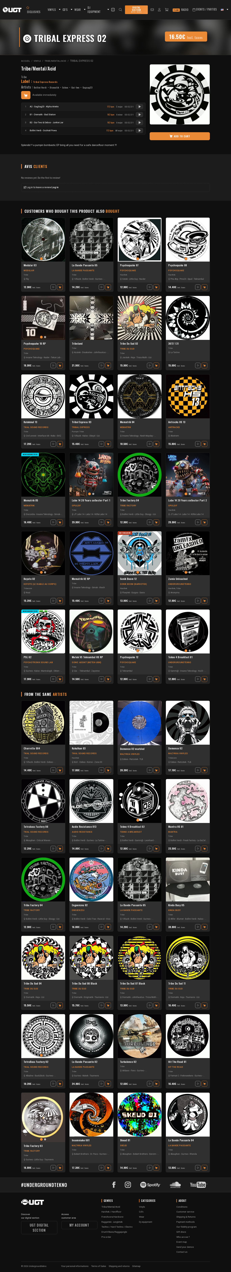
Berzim (152, 1154)
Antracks (174, 427)
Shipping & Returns (185, 1216)
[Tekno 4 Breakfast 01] (188, 631)
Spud (190, 279)
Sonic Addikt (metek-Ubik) (86, 662)
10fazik (77, 279)
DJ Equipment (94, 10)
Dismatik (54, 87)
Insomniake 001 (80, 1140)
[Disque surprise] (113, 9)
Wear (141, 1216)
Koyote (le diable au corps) (40, 584)
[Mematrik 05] (43, 475)
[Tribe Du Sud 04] (43, 958)
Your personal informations (74, 1266)
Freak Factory (189, 840)
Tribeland (77, 343)
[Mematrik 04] (139, 396)
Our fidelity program (186, 1226)
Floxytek (126, 592)
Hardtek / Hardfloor (111, 1211)
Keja (133, 357)
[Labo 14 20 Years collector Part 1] (91, 475)
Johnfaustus (100, 352)
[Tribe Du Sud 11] (188, 958)
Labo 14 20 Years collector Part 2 (187, 500)
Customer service (185, 1211)
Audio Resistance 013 (84, 826)
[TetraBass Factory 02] (43, 1036)
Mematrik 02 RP (81, 579)
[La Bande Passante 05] (91, 240)
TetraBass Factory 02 (36, 1062)
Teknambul (199, 279)
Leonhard (149, 840)
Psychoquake (128, 270)
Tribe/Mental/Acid (38, 68)
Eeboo (65, 87)
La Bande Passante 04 (181, 1140)
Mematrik (125, 427)
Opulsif (76, 505)
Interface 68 (43, 436)
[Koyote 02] (43, 553)
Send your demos (185, 1247)
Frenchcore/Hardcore (112, 1216)
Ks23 (200, 671)
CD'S (65, 10)
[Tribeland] (91, 318)
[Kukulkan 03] (91, 723)
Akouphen (30, 840)
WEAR (77, 10)
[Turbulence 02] (139, 1036)
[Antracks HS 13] (188, 396)
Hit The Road (175, 1067)
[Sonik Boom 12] (139, 553)
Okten (56, 671)
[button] (59, 10)
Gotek (125, 279)
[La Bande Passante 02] (91, 1036)
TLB (141, 759)
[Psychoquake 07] (139, 240)
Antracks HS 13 (176, 422)
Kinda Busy (174, 910)
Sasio (142, 592)
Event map (181, 1241)
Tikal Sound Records (36, 427)
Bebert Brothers (81, 1154)
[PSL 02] (43, 631)
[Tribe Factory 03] (43, 1117)
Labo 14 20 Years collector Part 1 (91, 500)
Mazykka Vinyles (130, 754)
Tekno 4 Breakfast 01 (180, 657)
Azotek (77, 352)
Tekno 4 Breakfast (131, 832)
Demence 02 (175, 748)
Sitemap (136, 1266)
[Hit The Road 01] (188, 1036)
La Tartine (175, 352)
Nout (28, 592)
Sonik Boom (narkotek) (133, 584)
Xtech (102, 587)
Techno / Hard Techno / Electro (117, 1226)
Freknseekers (186, 1076)
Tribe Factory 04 (129, 500)
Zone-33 (98, 762)
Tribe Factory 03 (33, 1146)
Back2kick (39, 1076)
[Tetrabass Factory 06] (43, 801)
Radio (182, 10)
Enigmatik (88, 997)
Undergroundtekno (179, 584)
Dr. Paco (94, 1154)
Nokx (53, 436)
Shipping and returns (119, 1266)
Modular (29, 270)
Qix (75, 671)
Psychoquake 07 (129, 265)
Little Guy (133, 279)
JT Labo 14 (79, 514)
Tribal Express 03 (81, 422)
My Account (79, 1225)
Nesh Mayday (146, 436)
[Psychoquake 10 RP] (43, 318)
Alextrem (174, 436)
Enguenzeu (78, 910)
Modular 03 (30, 265)
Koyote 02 (29, 579)
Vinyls (142, 1206)
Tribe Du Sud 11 (177, 983)
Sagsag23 (87, 87)
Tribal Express (81, 427)
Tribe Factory (128, 505)
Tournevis (99, 997)
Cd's (141, 1211)
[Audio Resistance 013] (91, 801)
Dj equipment (145, 1221)
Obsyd (92, 436)
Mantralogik (46, 671)
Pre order (106, 1237)
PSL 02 (27, 657)
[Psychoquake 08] (188, 240)
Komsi (90, 762)
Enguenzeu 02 (80, 905)
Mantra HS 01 (175, 826)
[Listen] (139, 106)
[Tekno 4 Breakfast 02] (139, 801)
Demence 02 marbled (132, 749)
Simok (57, 514)
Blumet (180, 919)
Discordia (30, 514)
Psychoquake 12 (129, 657)
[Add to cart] (25, 95)
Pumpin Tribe (78, 431)
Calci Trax (91, 919)
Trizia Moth (151, 997)
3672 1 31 (173, 343)
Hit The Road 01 (177, 1062)
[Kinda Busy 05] (188, 879)
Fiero (133, 1070)
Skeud (123, 1145)
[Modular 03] (43, 240)
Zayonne (95, 671)
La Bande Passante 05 (84, 265)
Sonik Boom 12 (128, 579)
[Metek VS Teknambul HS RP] (91, 631)
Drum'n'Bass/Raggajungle (114, 1231)
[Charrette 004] (43, 723)
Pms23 (183, 279)
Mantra (173, 832)
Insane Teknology (34, 357)
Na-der (142, 279)
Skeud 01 (125, 1140)
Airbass (125, 1070)
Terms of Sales (98, 1266)
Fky (27, 279)
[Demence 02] (188, 723)
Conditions (181, 1206)
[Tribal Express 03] (91, 396)
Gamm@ (174, 671)
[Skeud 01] (139, 1115)
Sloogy (148, 514)
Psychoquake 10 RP (35, 343)
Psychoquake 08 (177, 265)
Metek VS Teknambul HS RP (87, 657)
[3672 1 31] (188, 318)
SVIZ (59, 436)
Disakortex (87, 352)
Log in (55, 187)
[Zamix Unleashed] (188, 553)
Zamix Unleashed (178, 579)
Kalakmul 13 (30, 422)
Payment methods (185, 1221)
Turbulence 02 (128, 1062)
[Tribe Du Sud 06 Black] (91, 958)
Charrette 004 (32, 748)
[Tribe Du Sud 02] (139, 318)
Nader (46, 357)
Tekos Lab (55, 357)
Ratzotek (134, 759)
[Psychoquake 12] (139, 631)
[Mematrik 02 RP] (91, 553)
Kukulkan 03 (79, 748)
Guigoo (134, 592)
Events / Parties (206, 9)
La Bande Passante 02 (84, 1062)
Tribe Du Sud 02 (129, 343)
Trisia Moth (141, 357)
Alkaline (29, 1076)
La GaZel (201, 840)
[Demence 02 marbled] (139, 723)
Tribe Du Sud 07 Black (132, 983)
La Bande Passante (83, 270)
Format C (174, 1076)
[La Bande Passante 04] (188, 1115)
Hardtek (123, 275)
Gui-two (75, 87)
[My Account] (159, 10)
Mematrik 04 (127, 422)
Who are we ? (183, 1237)
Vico (108, 919)
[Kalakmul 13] (43, 396)
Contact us (181, 1251)
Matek (85, 1076)
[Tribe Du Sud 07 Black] (139, 958)
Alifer (172, 919)
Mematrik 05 (31, 500)
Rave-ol (101, 919)
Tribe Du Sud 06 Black (84, 983)
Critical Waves (43, 840)
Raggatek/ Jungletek (112, 1221)
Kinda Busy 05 (176, 905)
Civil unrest (31, 436)
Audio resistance (82, 832)
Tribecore (28, 588)
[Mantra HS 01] (188, 801)
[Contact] (152, 10)
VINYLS (52, 10)
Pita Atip (174, 279)
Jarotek (125, 357)
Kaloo (85, 436)
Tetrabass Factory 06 (36, 826)
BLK (76, 762)
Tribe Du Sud (127, 349)
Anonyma (174, 592)
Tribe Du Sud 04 (33, 983)
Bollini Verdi (40, 87)
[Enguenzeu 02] (91, 879)
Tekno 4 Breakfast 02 (132, 826)
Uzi (150, 357)
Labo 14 (89, 514)
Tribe (24, 77)
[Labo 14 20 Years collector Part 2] (188, 475)
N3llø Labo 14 (101, 514)
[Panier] (167, 9)
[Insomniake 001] (91, 1115)
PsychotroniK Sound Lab (38, 662)
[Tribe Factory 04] (139, 475)
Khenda (193, 1154)
